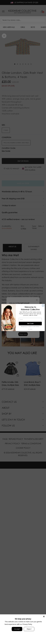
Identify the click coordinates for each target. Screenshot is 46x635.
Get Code (30, 323)
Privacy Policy (27, 624)
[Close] (44, 616)
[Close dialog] (43, 305)
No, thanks (30, 329)
